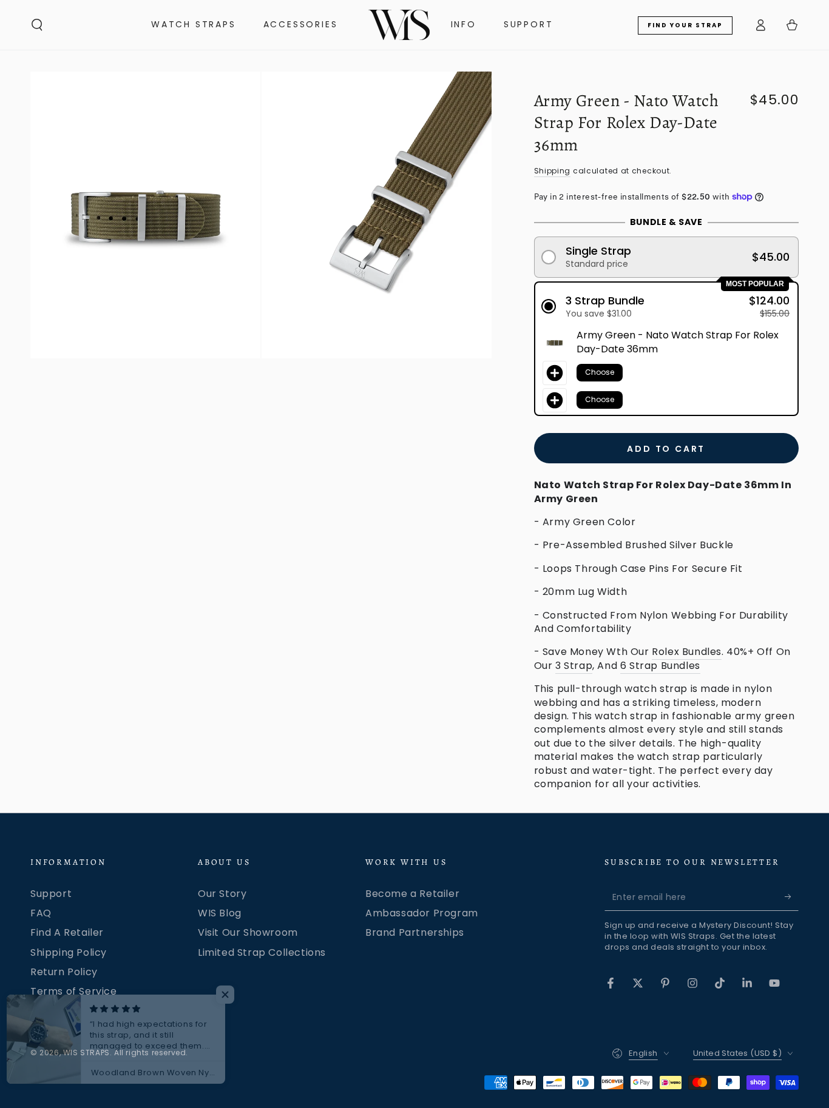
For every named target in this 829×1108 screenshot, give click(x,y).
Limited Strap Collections (262, 952)
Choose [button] (599, 372)
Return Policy (64, 972)
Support (51, 894)
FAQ (41, 913)
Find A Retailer (67, 932)
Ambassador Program (421, 913)
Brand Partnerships (414, 932)
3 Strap (573, 666)
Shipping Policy (68, 952)
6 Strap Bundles (660, 666)
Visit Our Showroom (248, 932)
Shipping (552, 171)
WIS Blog (220, 913)
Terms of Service (73, 991)
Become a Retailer (412, 894)
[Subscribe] (792, 897)
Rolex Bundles (687, 652)
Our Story (222, 894)
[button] (37, 25)
